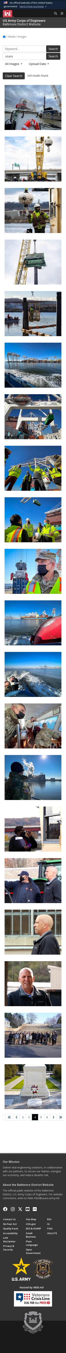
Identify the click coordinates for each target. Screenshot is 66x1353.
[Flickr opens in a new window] (35, 1209)
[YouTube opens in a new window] (28, 1209)
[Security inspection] (33, 829)
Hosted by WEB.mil (32, 1287)
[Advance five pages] (61, 1117)
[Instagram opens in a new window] (13, 1209)
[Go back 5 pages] (9, 1117)
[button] (33, 6)
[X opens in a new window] (20, 1209)
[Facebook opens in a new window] (5, 1209)
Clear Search (13, 76)
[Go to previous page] (16, 1117)
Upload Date (38, 64)
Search (53, 49)
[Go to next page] (53, 1117)
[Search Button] (54, 13)
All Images (12, 64)
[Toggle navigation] (60, 13)
